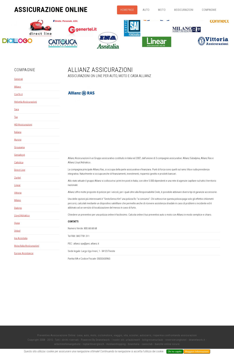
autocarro (145, 335)
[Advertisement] (144, 130)
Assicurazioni (183, 9)
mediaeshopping (116, 344)
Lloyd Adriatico (22, 215)
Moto (162, 9)
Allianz (17, 86)
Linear (17, 185)
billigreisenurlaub (152, 339)
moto (93, 335)
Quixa (17, 223)
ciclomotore (105, 335)
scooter (133, 335)
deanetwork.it (197, 339)
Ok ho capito (175, 351)
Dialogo (18, 208)
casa (80, 335)
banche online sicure (167, 344)
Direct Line (19, 170)
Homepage (127, 9)
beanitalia (133, 344)
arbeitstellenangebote (67, 344)
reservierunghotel (176, 339)
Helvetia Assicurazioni (25, 101)
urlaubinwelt (133, 339)
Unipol (17, 230)
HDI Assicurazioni (23, 124)
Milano (17, 200)
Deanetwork (103, 339)
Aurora (17, 139)
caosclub (147, 344)
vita (126, 335)
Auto (146, 9)
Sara (16, 109)
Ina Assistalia (20, 238)
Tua (16, 117)
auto (86, 335)
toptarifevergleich (93, 344)
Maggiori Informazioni (196, 351)
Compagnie (209, 9)
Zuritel (17, 177)
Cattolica (18, 162)
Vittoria (17, 192)
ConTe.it (18, 94)
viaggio (118, 335)
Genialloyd (19, 154)
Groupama (19, 147)
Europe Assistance (23, 253)
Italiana (17, 132)
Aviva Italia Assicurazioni (26, 245)
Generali (18, 79)
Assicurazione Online (51, 10)
